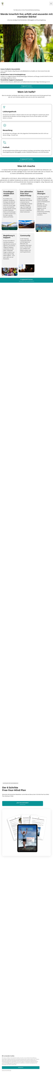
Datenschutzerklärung (6, 1070)
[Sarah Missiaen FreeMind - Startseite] (2, 3)
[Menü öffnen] (51, 3)
